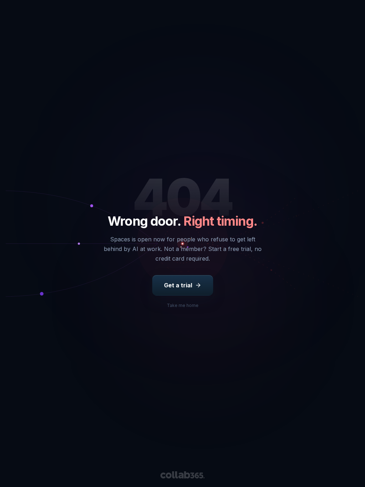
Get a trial (178, 285)
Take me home (183, 305)
